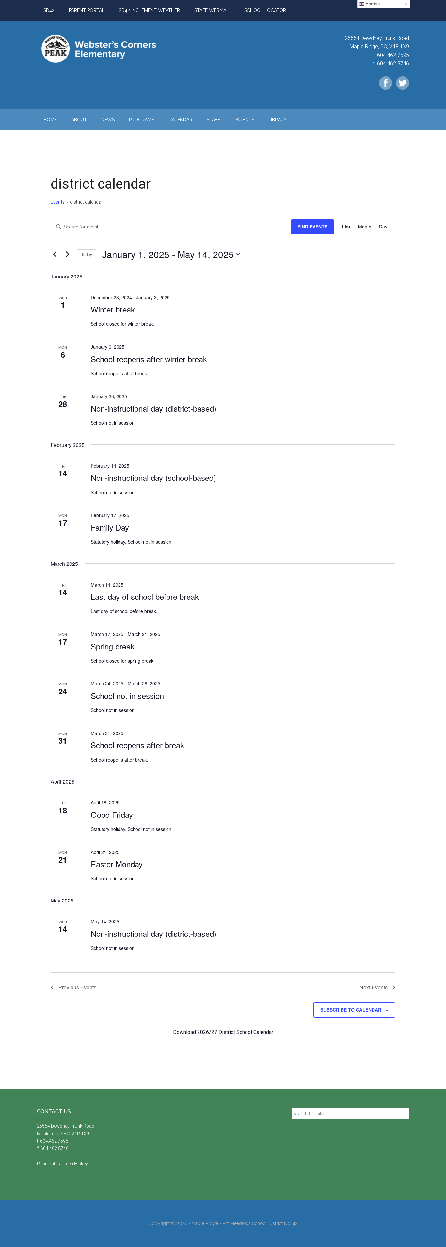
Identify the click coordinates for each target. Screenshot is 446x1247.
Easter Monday (117, 863)
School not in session (127, 695)
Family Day (110, 527)
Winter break (113, 309)
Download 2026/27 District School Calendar (223, 1032)
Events (58, 202)
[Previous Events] (54, 254)
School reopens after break (137, 744)
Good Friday (112, 814)
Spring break (113, 646)
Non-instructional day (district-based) (153, 408)
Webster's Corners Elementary (99, 48)
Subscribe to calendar (350, 1009)
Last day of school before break (145, 596)
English (372, 3)
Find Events (312, 226)
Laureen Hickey (72, 1163)
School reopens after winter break (149, 358)
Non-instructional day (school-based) (153, 477)
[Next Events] (67, 254)
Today (86, 254)
